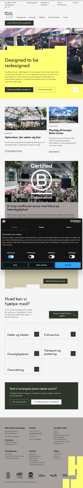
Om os (56, 431)
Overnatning (15, 370)
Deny (15, 265)
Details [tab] (41, 227)
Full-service (51, 335)
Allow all (68, 265)
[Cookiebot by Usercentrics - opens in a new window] (72, 221)
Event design (33, 460)
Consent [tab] (14, 227)
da (6, 7)
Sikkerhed (32, 454)
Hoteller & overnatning (36, 462)
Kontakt (75, 3)
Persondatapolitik (59, 439)
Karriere (56, 433)
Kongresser (8, 454)
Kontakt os (32, 436)
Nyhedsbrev (58, 454)
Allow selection (41, 265)
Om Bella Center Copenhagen (10, 4)
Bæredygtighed (32, 3)
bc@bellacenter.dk (35, 433)
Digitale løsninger (35, 456)
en (9, 7)
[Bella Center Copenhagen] (9, 15)
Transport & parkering (36, 464)
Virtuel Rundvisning (62, 4)
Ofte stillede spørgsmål (62, 435)
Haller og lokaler (18, 335)
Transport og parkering (52, 352)
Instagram (57, 458)
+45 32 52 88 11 (34, 431)
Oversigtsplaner (18, 354)
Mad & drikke (33, 458)
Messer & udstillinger (12, 458)
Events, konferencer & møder (14, 456)
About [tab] (68, 227)
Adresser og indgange (45, 4)
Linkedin (56, 456)
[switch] (31, 256)
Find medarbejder (35, 439)
